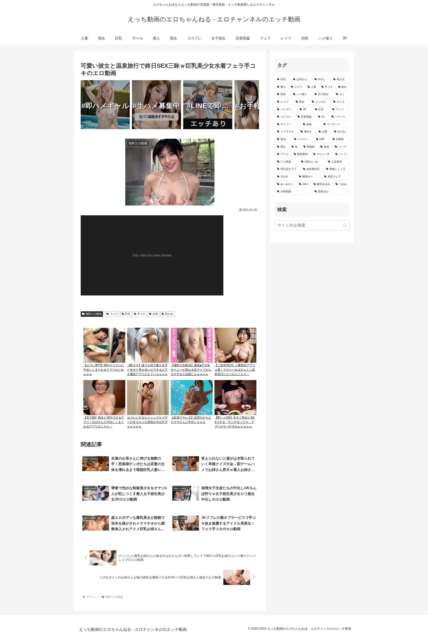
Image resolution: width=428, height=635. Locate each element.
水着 (155, 313)
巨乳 (127, 313)
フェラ (114, 313)
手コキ (141, 313)
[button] (345, 225)
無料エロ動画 (94, 313)
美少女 (169, 313)
